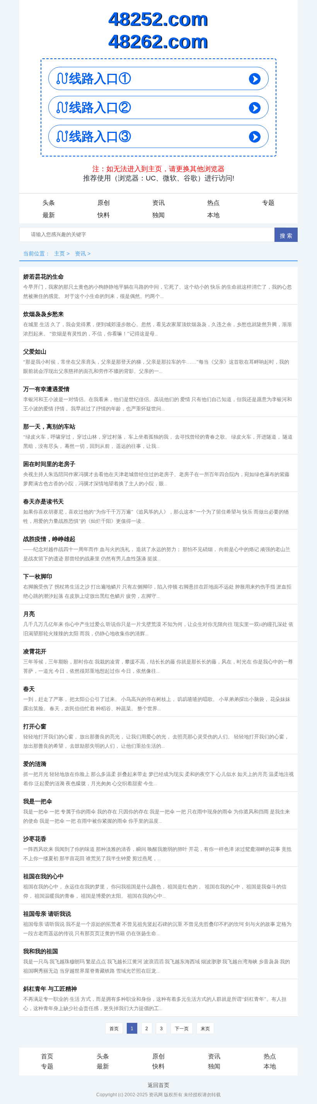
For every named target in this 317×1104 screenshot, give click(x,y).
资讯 (158, 202)
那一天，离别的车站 (49, 427)
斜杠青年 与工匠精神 (50, 989)
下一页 (182, 1028)
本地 (213, 215)
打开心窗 (34, 726)
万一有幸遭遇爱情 (46, 389)
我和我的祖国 (40, 951)
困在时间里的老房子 (49, 464)
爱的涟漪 (34, 764)
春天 (29, 689)
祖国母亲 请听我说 (47, 914)
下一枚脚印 (37, 576)
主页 (59, 253)
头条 (49, 202)
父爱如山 (34, 352)
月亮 (29, 614)
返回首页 (158, 1085)
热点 (213, 202)
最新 (49, 215)
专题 (268, 202)
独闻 (158, 215)
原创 (103, 202)
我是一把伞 (37, 801)
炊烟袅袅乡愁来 (43, 314)
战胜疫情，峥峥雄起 (49, 539)
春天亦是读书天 (43, 501)
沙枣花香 (34, 839)
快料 (103, 215)
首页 (47, 1056)
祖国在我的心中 (43, 876)
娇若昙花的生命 (43, 277)
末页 (205, 1028)
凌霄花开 (34, 651)
